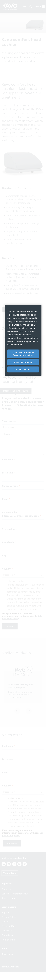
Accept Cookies (23, 369)
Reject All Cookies (23, 362)
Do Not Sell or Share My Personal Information (23, 353)
